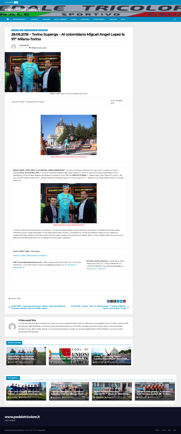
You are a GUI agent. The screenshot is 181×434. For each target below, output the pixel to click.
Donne (74, 19)
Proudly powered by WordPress (14, 430)
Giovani (34, 19)
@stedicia (102, 269)
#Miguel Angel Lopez (39, 48)
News (21, 30)
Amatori (113, 19)
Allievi (10, 388)
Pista (123, 19)
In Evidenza (15, 30)
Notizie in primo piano (31, 30)
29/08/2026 (142, 397)
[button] (175, 19)
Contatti (157, 430)
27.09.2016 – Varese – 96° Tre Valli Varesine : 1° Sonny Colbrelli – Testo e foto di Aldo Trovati (98, 307)
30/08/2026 (57, 397)
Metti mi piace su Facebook (37, 255)
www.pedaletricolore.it (22, 9)
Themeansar (41, 430)
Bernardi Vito (24, 45)
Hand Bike (85, 19)
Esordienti (97, 388)
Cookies (163, 430)
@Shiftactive (72, 265)
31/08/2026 (14, 397)
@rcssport (93, 269)
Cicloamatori (19, 353)
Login (174, 430)
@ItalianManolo (19, 267)
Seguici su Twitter (19, 255)
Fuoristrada (99, 19)
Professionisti (19, 19)
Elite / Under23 (60, 19)
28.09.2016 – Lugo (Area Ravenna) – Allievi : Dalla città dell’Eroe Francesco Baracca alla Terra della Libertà (38, 307)
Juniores (46, 19)
